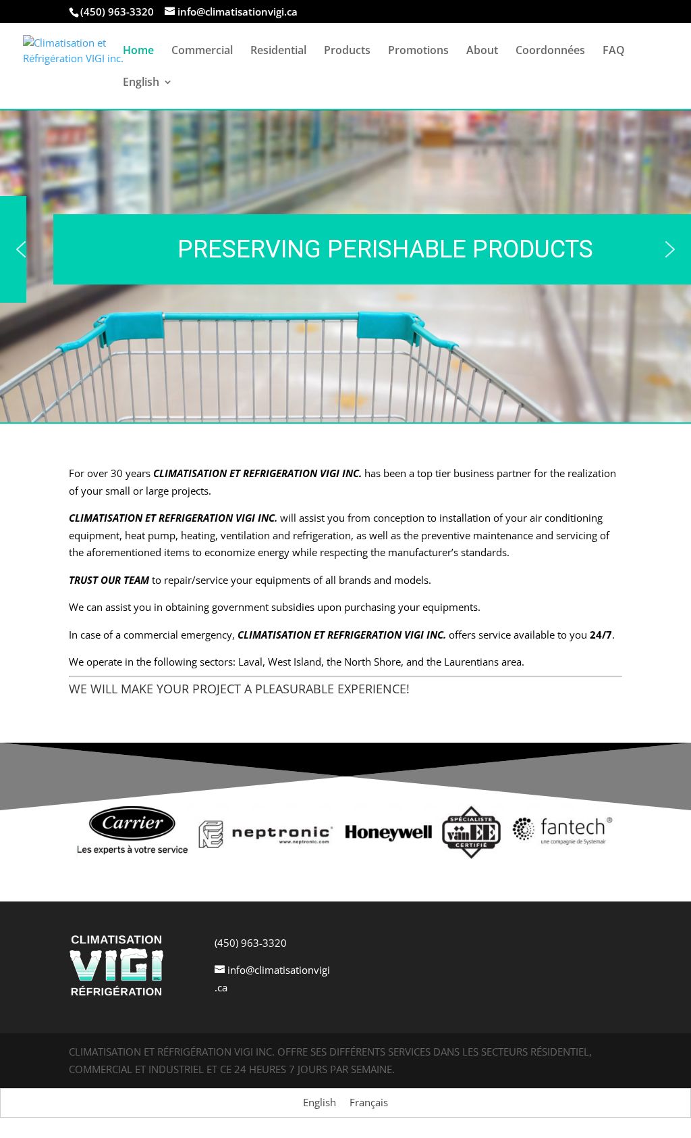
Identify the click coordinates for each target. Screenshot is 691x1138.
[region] (345, 249)
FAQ (614, 51)
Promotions (418, 51)
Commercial (202, 51)
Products (347, 51)
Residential (278, 51)
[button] (21, 249)
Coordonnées (550, 51)
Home (138, 51)
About (482, 51)
